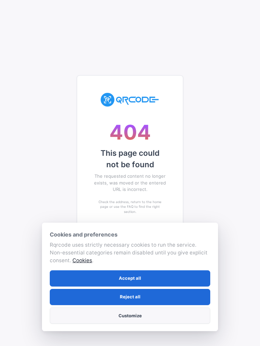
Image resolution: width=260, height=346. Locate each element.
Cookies (82, 260)
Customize (130, 315)
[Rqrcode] (130, 100)
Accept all (130, 278)
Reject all (130, 296)
